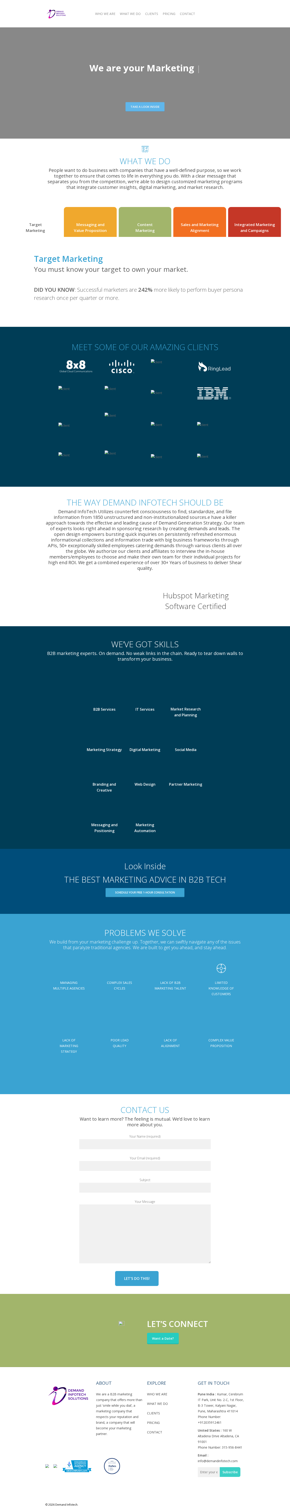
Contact (187, 14)
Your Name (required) (144, 1136)
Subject (145, 1180)
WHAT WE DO (157, 1403)
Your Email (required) (145, 1158)
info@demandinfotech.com (218, 1461)
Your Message (145, 1201)
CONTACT (154, 1432)
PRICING (153, 1423)
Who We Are (105, 14)
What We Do (130, 14)
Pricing (169, 14)
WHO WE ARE (157, 1394)
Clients (151, 14)
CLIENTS (153, 1413)
